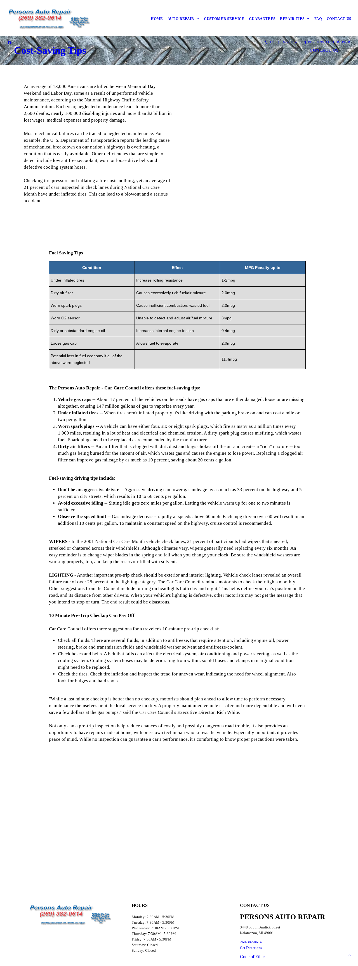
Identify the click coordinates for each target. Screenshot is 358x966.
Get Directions (251, 948)
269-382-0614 (251, 942)
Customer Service (224, 19)
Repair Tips (292, 19)
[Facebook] (9, 42)
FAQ (318, 19)
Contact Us (339, 19)
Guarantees (262, 19)
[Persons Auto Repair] (49, 18)
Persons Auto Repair (329, 42)
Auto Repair (181, 19)
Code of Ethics (253, 956)
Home (157, 19)
